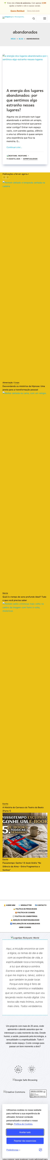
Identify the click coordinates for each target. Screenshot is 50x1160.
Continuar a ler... (14, 147)
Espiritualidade (30, 159)
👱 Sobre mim (9, 905)
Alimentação (8, 382)
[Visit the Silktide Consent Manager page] (40, 1150)
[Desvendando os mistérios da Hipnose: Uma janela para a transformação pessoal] (25, 281)
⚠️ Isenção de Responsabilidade (25, 920)
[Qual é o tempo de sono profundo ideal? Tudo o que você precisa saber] (25, 491)
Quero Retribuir (18, 11)
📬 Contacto (40, 905)
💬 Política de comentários (25, 916)
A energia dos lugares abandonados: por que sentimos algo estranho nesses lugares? (25, 100)
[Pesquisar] (34, 18)
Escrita (5, 804)
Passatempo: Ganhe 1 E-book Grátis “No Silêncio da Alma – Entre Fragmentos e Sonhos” (22, 866)
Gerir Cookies (25, 927)
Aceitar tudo (25, 1132)
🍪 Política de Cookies (25, 913)
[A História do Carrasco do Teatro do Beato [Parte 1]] (25, 702)
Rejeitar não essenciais (25, 1140)
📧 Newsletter (25, 905)
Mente (5, 593)
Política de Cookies (23, 1123)
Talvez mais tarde (33, 11)
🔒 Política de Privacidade (25, 909)
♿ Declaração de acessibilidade (25, 924)
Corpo (16, 382)
